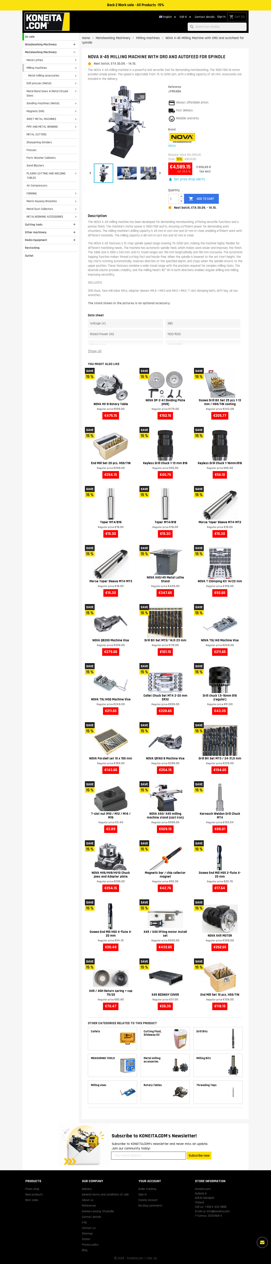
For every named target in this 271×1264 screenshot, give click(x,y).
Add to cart (201, 198)
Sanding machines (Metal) (43, 103)
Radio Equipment (36, 240)
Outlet (29, 256)
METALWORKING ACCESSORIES (45, 217)
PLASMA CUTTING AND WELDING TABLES (46, 175)
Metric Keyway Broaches (42, 201)
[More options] (262, 1242)
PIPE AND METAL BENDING (42, 127)
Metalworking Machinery (41, 52)
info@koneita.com (218, 1211)
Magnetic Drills (35, 111)
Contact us (89, 1228)
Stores (86, 1239)
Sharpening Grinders (39, 142)
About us (87, 1200)
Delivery (87, 1189)
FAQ (84, 1222)
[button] (186, 179)
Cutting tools (33, 225)
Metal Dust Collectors (40, 209)
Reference (174, 87)
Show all (95, 351)
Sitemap (87, 1233)
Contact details (205, 17)
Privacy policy (90, 1245)
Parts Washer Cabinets (41, 158)
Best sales (31, 1200)
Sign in (221, 17)
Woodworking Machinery (41, 44)
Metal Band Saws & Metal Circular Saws (47, 93)
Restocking (32, 248)
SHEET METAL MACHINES (41, 119)
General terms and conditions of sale (105, 1194)
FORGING (32, 193)
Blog (84, 1250)
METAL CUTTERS (36, 134)
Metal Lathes (35, 60)
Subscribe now (199, 1155)
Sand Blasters (35, 165)
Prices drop (32, 1189)
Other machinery (35, 232)
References (89, 1206)
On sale (30, 37)
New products (34, 1194)
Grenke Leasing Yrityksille (98, 1211)
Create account (148, 1200)
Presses (32, 150)
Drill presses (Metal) (39, 83)
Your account (149, 1181)
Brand (172, 129)
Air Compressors (37, 185)
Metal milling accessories (43, 75)
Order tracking (147, 1189)
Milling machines (37, 68)
